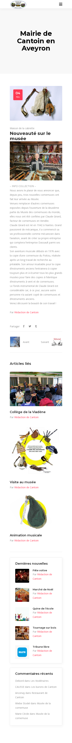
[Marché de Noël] (22, 595)
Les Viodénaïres (40, 680)
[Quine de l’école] (22, 614)
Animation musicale (26, 535)
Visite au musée (23, 482)
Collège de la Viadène (28, 412)
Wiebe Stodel (22, 703)
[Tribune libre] (22, 652)
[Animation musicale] (36, 512)
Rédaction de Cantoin (26, 312)
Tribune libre (41, 646)
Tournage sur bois (44, 627)
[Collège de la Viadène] (36, 389)
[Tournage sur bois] (22, 633)
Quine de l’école (43, 608)
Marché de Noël (43, 589)
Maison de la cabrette (22, 128)
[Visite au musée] (36, 450)
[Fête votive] (22, 576)
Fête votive (40, 570)
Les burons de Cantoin (44, 686)
